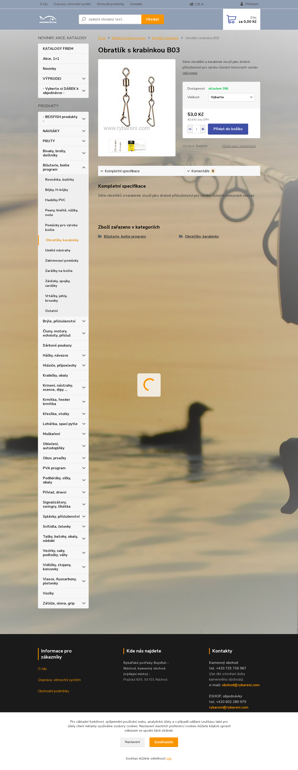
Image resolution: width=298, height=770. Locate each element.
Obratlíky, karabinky (62, 240)
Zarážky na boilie (58, 271)
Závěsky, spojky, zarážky (57, 283)
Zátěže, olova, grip (58, 603)
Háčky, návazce (55, 355)
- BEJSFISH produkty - (60, 119)
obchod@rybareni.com (241, 685)
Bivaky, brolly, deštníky (54, 153)
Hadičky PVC (55, 200)
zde (169, 758)
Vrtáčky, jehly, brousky (56, 298)
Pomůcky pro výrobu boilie (61, 227)
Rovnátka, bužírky (59, 179)
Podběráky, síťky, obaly (57, 480)
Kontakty (136, 4)
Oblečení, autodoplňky (53, 446)
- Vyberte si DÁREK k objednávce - (60, 90)
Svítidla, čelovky (57, 526)
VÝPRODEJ (52, 78)
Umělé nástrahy (57, 250)
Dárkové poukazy (57, 345)
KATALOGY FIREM (58, 48)
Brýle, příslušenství (59, 321)
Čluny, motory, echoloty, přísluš (57, 333)
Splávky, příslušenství (61, 516)
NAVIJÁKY (51, 131)
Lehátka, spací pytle (60, 424)
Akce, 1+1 (51, 58)
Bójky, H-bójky (56, 190)
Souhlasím (163, 742)
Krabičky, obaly (55, 375)
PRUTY (49, 141)
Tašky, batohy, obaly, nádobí (60, 538)
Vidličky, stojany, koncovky (57, 567)
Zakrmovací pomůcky (61, 260)
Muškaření (51, 434)
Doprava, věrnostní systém (72, 4)
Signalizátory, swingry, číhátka (57, 504)
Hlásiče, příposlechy (59, 365)
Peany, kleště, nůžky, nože (61, 212)
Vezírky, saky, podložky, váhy (55, 552)
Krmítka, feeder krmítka (56, 401)
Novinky (49, 68)
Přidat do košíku (228, 129)
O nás (44, 4)
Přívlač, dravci (54, 492)
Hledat (152, 19)
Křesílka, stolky (56, 414)
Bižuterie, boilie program (56, 167)
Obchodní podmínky (110, 4)
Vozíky (48, 593)
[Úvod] (56, 19)
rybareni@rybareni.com (228, 707)
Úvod (101, 38)
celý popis (190, 73)
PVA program (54, 468)
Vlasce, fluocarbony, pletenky (60, 581)
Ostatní (51, 311)
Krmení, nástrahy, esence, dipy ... (58, 387)
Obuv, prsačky (54, 458)
